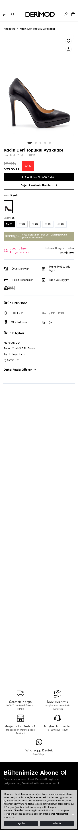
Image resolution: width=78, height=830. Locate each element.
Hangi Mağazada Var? (59, 268)
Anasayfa (9, 28)
